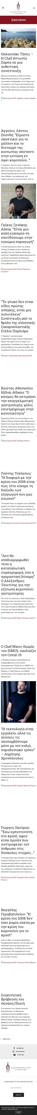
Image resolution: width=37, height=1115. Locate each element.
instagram (20, 1051)
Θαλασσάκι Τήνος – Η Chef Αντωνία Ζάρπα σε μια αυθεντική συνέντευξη (17, 62)
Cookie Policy (12, 1109)
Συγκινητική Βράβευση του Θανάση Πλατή (13, 999)
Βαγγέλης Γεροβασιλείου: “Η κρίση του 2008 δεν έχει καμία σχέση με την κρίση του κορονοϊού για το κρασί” (18, 922)
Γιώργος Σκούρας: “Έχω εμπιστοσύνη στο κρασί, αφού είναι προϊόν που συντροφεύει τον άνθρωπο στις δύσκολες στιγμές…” (17, 840)
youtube (20, 1055)
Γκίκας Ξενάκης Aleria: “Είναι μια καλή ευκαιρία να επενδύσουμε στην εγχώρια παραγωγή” (17, 233)
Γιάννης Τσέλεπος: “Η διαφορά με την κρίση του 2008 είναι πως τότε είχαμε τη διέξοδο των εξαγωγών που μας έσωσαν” (18, 486)
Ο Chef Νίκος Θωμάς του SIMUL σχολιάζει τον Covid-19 (18, 650)
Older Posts (6, 1039)
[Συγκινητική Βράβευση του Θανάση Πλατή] (18, 975)
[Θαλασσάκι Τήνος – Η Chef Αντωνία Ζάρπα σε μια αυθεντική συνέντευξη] (18, 38)
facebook (20, 1048)
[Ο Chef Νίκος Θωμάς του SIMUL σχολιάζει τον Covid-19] (18, 628)
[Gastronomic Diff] (18, 8)
